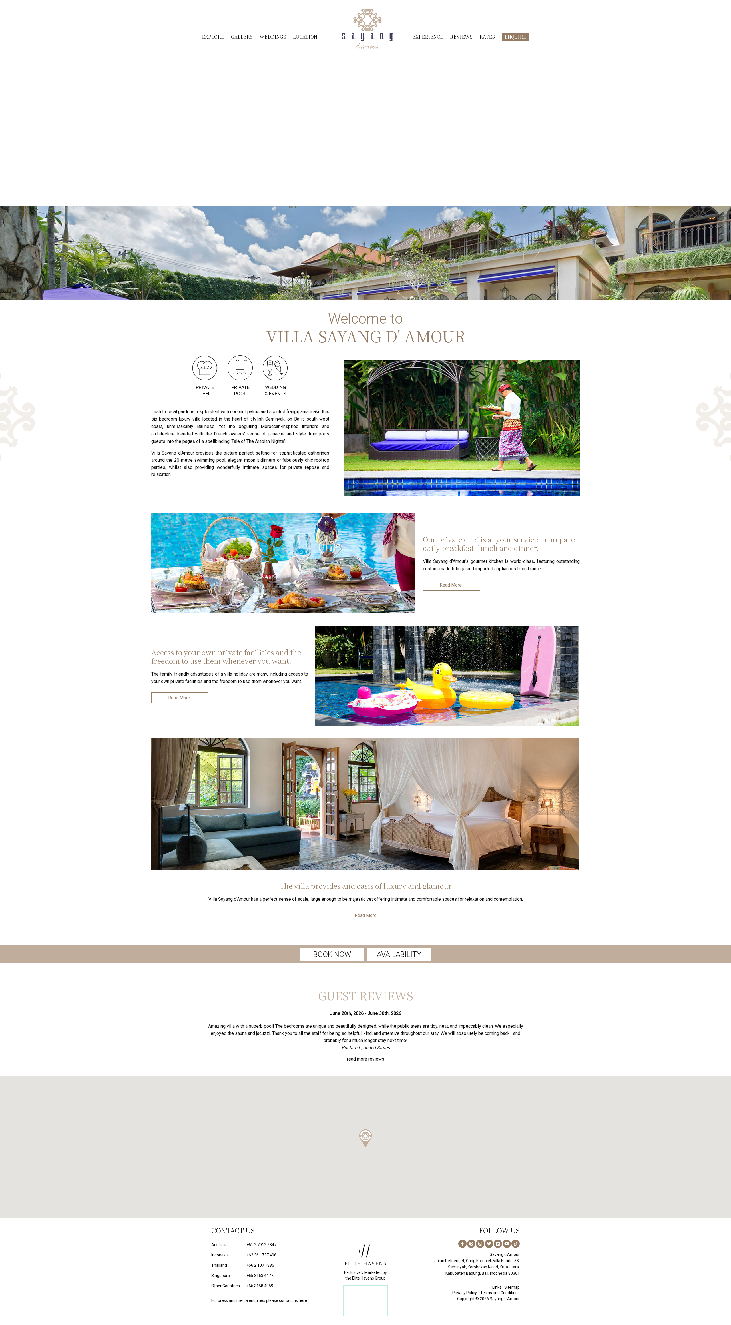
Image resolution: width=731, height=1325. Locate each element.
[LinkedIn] (498, 1236)
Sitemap (512, 1280)
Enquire (515, 36)
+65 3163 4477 (242, 1268)
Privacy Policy (464, 1285)
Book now (332, 954)
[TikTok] (515, 1236)
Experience (427, 36)
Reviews (461, 36)
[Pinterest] (471, 1236)
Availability (399, 954)
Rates (487, 36)
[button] (365, 1131)
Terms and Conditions (500, 1285)
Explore (213, 36)
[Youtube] (507, 1236)
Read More (451, 585)
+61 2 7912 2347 (243, 1237)
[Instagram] (480, 1236)
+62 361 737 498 (243, 1248)
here (303, 1293)
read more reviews (365, 1052)
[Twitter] (489, 1236)
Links (496, 1280)
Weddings (273, 36)
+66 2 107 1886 (242, 1258)
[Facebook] (462, 1236)
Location (305, 36)
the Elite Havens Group (365, 1271)
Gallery (242, 36)
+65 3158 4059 (242, 1278)
